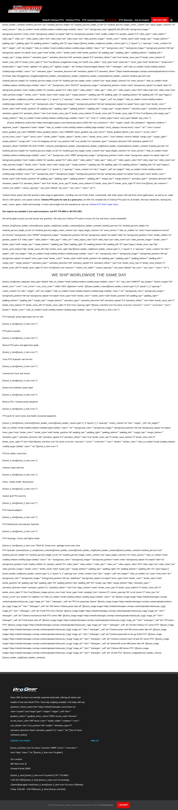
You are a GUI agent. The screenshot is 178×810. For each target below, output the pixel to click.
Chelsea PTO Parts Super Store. (104, 204)
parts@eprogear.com (22, 785)
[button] (171, 20)
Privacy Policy (107, 805)
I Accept (123, 805)
